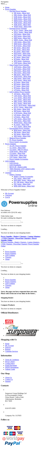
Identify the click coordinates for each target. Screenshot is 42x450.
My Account (9, 193)
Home (7, 7)
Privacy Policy (10, 362)
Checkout (8, 195)
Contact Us (9, 379)
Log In (7, 197)
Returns (7, 349)
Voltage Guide (10, 369)
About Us (8, 377)
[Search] (22, 222)
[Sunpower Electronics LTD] (22, 335)
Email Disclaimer (11, 365)
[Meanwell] (9, 323)
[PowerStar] (12, 329)
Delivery (8, 347)
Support (8, 381)
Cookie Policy (10, 363)
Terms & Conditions (12, 360)
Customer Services (11, 351)
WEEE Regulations (12, 367)
